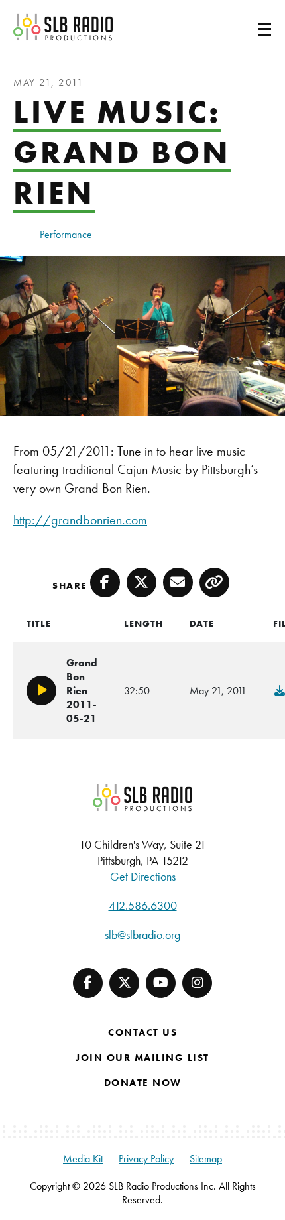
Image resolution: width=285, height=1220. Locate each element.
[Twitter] (124, 983)
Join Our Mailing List (142, 1057)
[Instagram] (197, 983)
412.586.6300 (143, 905)
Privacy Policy (146, 1159)
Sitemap (206, 1159)
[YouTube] (161, 983)
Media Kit (83, 1159)
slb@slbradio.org (142, 934)
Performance (66, 234)
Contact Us (142, 1032)
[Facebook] (88, 983)
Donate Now (143, 1082)
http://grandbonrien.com (80, 519)
